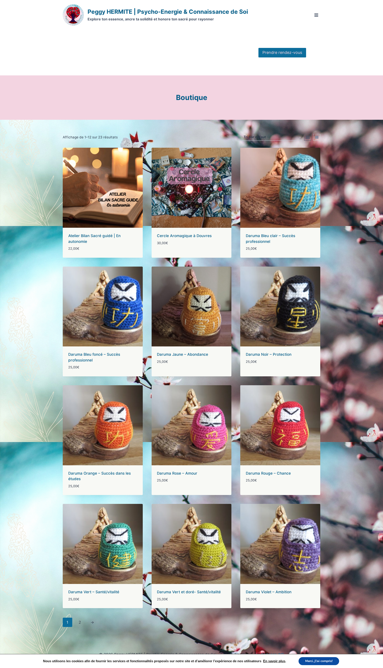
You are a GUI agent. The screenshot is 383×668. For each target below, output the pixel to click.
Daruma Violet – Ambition (268, 592)
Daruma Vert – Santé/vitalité (93, 592)
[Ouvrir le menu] (316, 15)
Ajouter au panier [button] (174, 256)
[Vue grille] (307, 137)
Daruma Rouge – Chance (268, 473)
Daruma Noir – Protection (268, 354)
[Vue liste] (316, 137)
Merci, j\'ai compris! (318, 661)
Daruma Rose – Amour (177, 473)
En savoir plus (274, 661)
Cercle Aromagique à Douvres (184, 236)
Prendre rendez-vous (282, 52)
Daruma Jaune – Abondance (182, 354)
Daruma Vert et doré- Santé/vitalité (189, 592)
